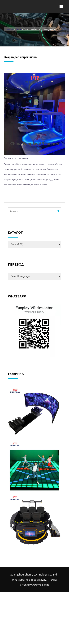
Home (9, 29)
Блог (18, 29)
